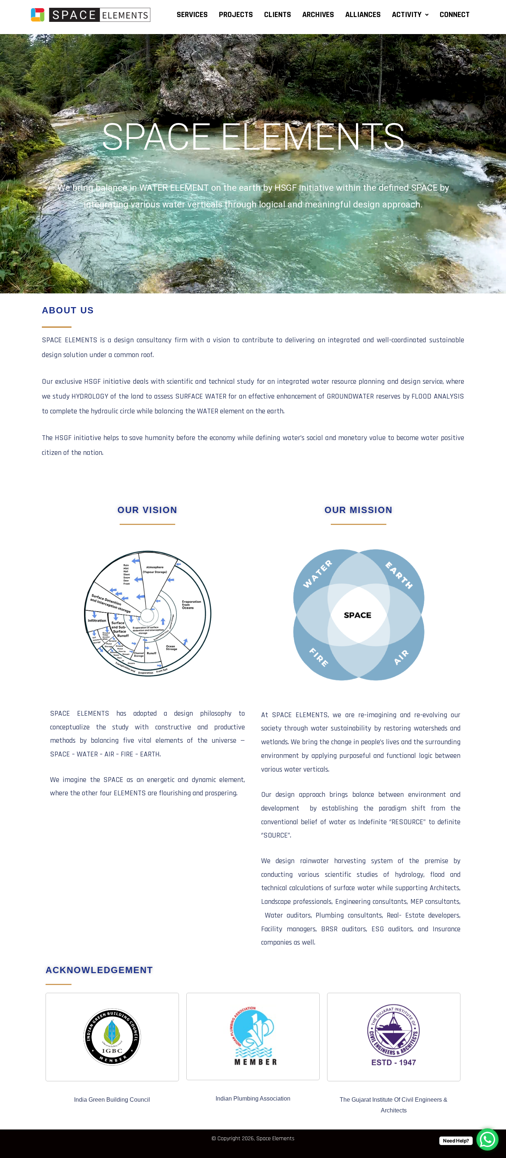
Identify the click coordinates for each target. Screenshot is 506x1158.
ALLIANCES (363, 15)
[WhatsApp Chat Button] (487, 1139)
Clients (277, 15)
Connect (455, 15)
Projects (236, 15)
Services (192, 15)
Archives (318, 15)
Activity (407, 15)
